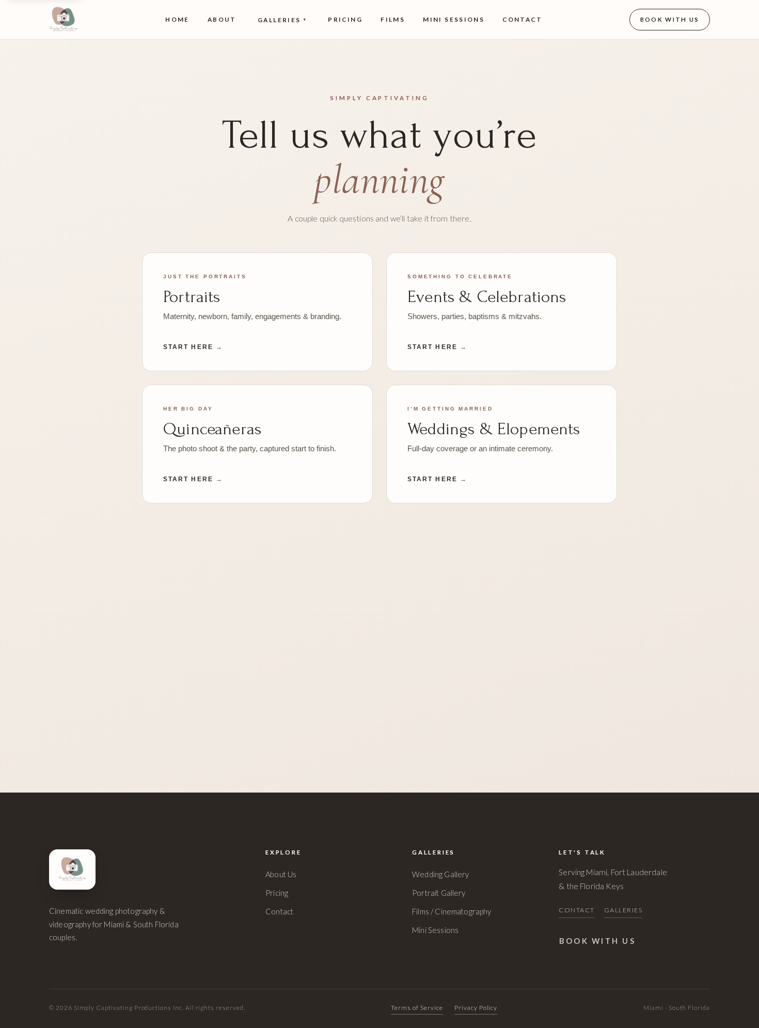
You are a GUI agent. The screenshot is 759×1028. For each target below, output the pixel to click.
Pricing (345, 19)
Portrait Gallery (438, 892)
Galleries (282, 20)
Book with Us (670, 19)
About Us (280, 874)
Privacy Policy (475, 1007)
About (222, 19)
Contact (522, 19)
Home (177, 19)
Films (393, 19)
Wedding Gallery (440, 874)
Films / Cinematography (451, 911)
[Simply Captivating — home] (63, 19)
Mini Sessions (453, 19)
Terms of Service (416, 1007)
